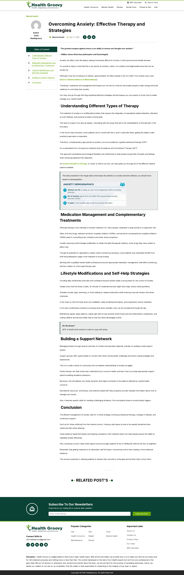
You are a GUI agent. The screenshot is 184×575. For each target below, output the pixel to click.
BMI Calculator (136, 2)
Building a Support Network (43, 78)
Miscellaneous (76, 540)
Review (120, 7)
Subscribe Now (141, 514)
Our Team (131, 544)
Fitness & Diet (145, 7)
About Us (131, 531)
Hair (156, 7)
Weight (91, 536)
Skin (90, 532)
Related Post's (92, 480)
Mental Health (107, 7)
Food (108, 532)
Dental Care (131, 7)
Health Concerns (91, 7)
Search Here (152, 2)
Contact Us (131, 535)
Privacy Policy (132, 539)
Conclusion (36, 82)
